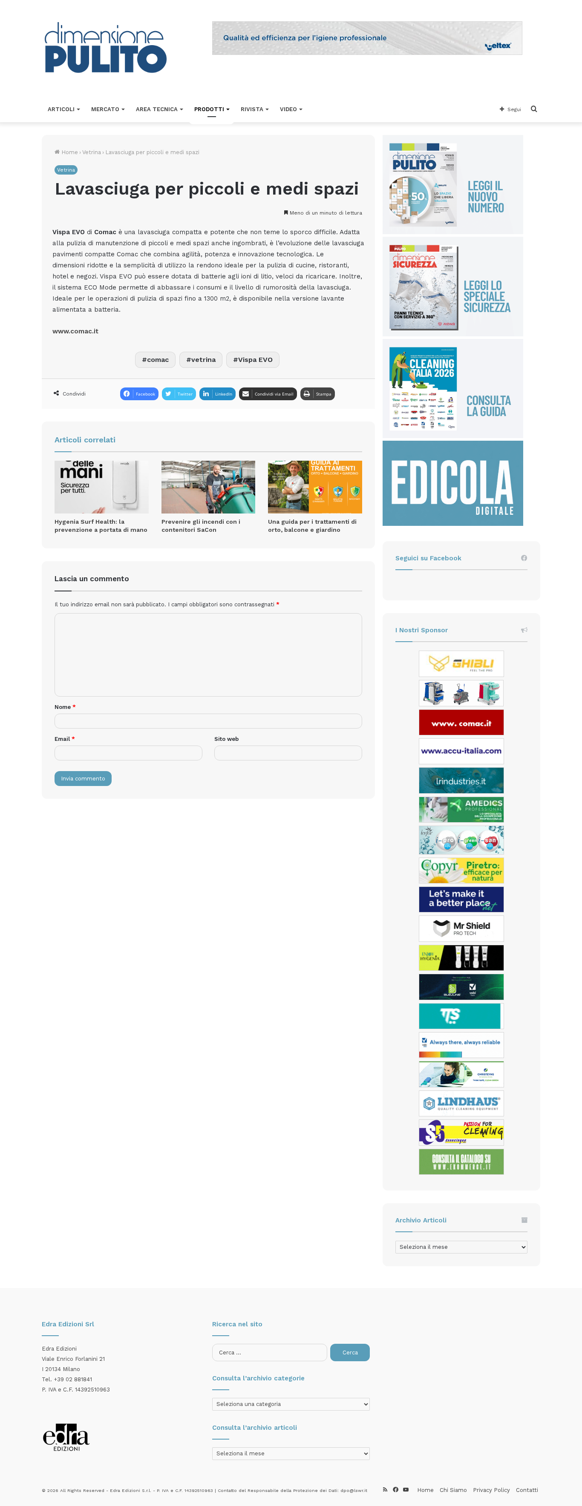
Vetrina (91, 152)
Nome (65, 707)
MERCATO (105, 109)
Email (65, 739)
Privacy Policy (491, 1490)
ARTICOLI (61, 109)
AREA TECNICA (157, 109)
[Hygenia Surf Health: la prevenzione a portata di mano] (102, 487)
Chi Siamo (453, 1490)
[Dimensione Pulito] (106, 48)
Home (69, 152)
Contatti (527, 1490)
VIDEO (288, 109)
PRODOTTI (209, 109)
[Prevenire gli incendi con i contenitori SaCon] (208, 487)
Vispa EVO (255, 360)
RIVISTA (252, 109)
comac (158, 360)
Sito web (226, 739)
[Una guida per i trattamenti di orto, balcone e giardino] (315, 487)
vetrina (203, 360)
